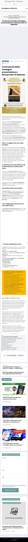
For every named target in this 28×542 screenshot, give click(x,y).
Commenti (4, 458)
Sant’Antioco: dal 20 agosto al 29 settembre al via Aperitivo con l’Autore (12, 421)
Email (3, 477)
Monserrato (21, 61)
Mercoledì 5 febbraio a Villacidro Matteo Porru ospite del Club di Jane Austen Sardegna (13, 373)
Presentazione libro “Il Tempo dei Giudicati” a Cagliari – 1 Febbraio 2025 (12, 367)
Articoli (4, 503)
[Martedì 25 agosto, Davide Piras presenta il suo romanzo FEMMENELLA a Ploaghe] (14, 388)
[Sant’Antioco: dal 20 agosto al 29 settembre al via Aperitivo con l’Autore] (14, 411)
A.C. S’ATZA (11, 267)
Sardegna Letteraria (9, 8)
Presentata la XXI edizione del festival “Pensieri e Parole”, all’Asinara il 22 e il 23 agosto (13, 528)
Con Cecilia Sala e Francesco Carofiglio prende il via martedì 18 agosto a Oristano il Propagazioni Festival (12, 444)
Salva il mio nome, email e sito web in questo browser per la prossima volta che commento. (14, 486)
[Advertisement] (14, 42)
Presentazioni (5, 61)
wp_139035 (6, 395)
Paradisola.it (17, 538)
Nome (3, 470)
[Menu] (26, 8)
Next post (5, 370)
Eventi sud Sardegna (15, 61)
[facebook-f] (14, 4)
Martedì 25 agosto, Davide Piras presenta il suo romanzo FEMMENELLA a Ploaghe (12, 398)
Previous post (5, 365)
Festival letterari (10, 503)
